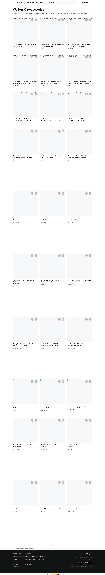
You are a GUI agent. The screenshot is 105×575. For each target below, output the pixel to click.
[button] (83, 2)
